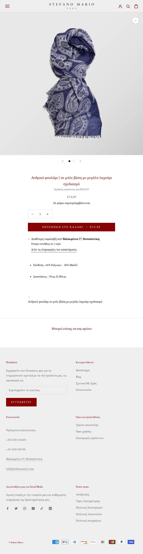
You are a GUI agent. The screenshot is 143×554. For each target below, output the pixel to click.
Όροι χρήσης (83, 431)
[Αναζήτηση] (128, 6)
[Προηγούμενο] (62, 161)
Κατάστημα (83, 370)
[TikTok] (41, 508)
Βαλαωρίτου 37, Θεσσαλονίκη (24, 459)
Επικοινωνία (83, 390)
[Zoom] (136, 20)
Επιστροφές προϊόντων (90, 438)
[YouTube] (33, 508)
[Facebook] (7, 508)
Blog (78, 377)
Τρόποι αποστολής (87, 425)
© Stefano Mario (16, 542)
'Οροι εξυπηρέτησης (88, 501)
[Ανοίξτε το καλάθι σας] (136, 6)
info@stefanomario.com (20, 469)
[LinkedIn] (50, 508)
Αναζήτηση (82, 495)
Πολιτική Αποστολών (89, 514)
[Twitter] (16, 508)
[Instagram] (24, 508)
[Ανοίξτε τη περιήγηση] (7, 6)
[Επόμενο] (80, 161)
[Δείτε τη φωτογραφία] (69, 161)
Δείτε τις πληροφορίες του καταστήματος (54, 250)
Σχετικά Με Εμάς (86, 383)
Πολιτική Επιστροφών (89, 508)
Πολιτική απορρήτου (88, 521)
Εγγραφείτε (21, 402)
